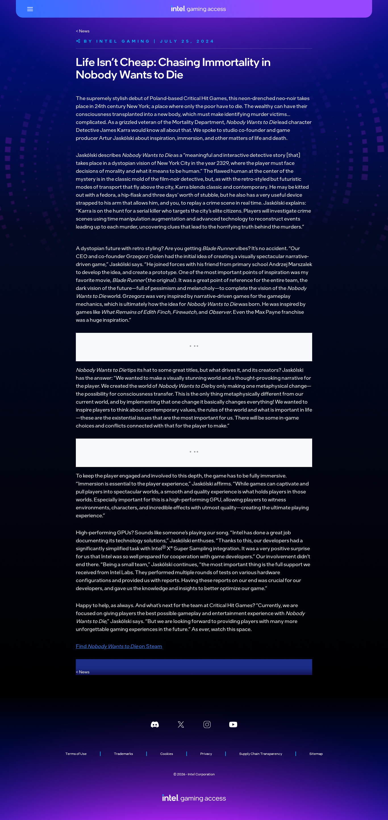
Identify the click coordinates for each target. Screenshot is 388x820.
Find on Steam (119, 646)
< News (82, 30)
